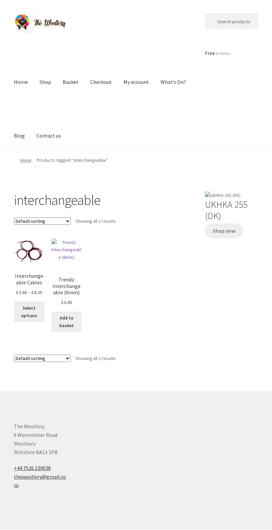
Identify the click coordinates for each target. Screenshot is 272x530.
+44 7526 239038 (32, 468)
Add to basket (66, 321)
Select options (29, 312)
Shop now (224, 231)
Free (218, 53)
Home (26, 160)
